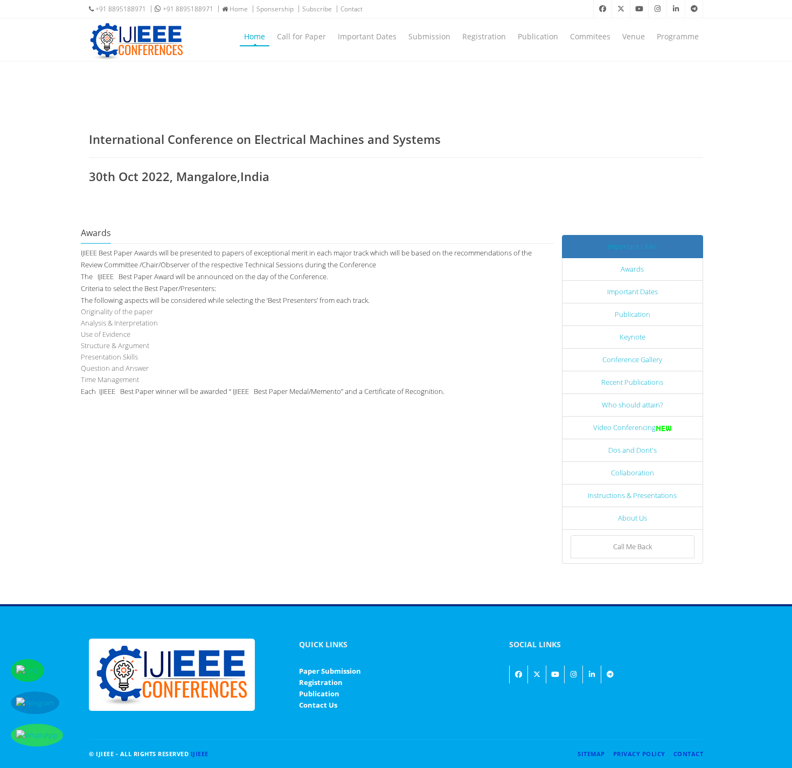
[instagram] (657, 9)
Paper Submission (330, 671)
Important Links (632, 246)
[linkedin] (675, 9)
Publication (538, 36)
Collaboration (632, 473)
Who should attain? (632, 405)
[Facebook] (602, 9)
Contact (352, 8)
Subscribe (317, 8)
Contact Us (318, 705)
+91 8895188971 (120, 8)
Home (238, 8)
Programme (678, 36)
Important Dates (367, 36)
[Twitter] (621, 9)
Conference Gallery (632, 359)
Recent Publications (632, 382)
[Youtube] (639, 9)
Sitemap (591, 754)
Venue (633, 36)
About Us (632, 518)
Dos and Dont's (632, 450)
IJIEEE (200, 754)
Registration (484, 36)
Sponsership (275, 8)
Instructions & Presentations (632, 495)
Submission (429, 36)
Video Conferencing (624, 427)
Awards (632, 269)
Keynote (632, 337)
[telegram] (694, 9)
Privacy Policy (639, 754)
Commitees (590, 36)
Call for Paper (301, 36)
